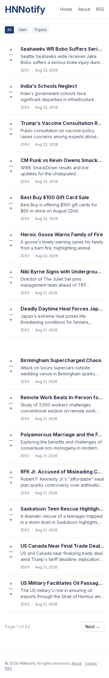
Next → (92, 626)
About (84, 9)
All (9, 29)
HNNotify (25, 9)
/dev (23, 29)
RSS (100, 9)
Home (66, 9)
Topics (40, 29)
